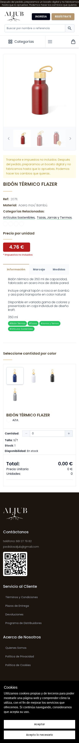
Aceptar (39, 724)
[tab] (22, 138)
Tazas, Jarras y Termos (54, 217)
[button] (50, 42)
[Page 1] (22, 138)
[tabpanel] (39, 304)
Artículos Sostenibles (19, 217)
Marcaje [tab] (39, 269)
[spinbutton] (47, 433)
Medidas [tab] (59, 269)
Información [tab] (16, 269)
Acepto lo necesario (39, 735)
